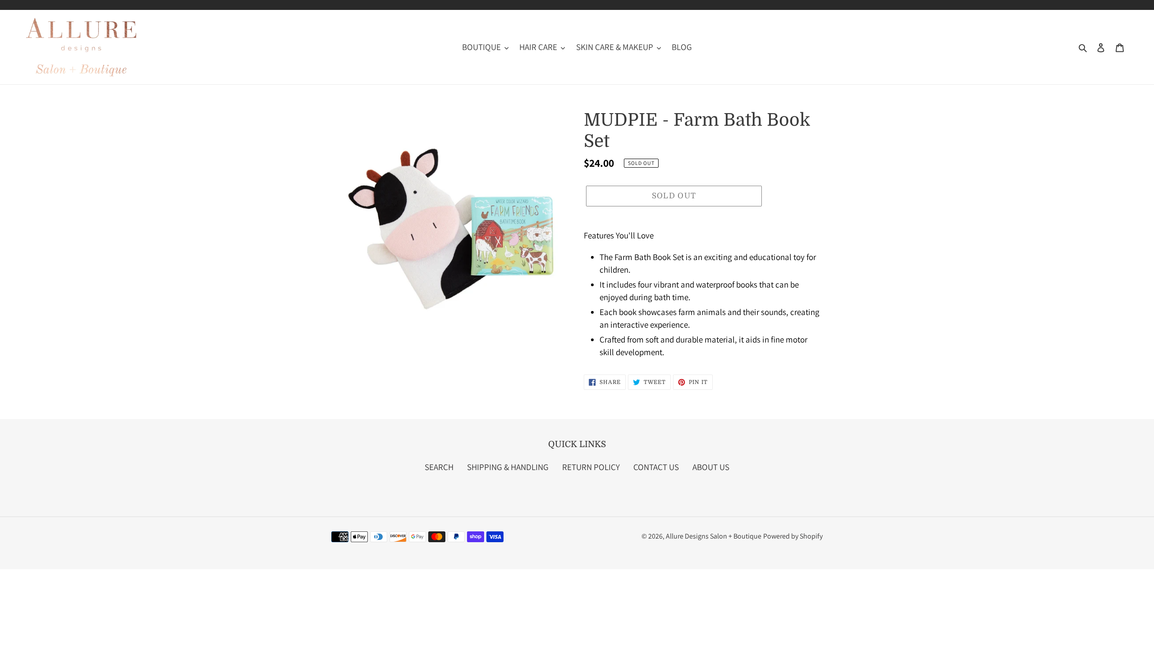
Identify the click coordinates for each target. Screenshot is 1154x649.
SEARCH (439, 467)
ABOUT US (710, 467)
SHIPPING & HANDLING (508, 467)
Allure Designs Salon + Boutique (713, 536)
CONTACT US (656, 467)
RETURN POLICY (591, 467)
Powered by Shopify (793, 536)
